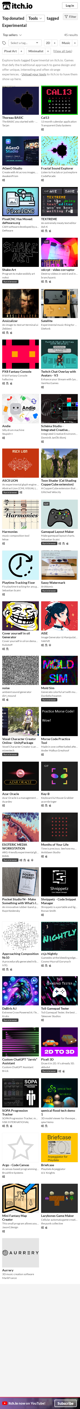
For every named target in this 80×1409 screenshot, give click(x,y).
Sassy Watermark (53, 582)
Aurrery (7, 1270)
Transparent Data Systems (56, 125)
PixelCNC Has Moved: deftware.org (17, 221)
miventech (8, 750)
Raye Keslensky (11, 910)
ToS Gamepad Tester (55, 1008)
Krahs (5, 1016)
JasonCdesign (10, 1227)
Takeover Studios (51, 1016)
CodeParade (48, 176)
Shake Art (9, 270)
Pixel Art (10, 51)
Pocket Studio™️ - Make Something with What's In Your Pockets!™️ (20, 903)
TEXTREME (49, 219)
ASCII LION (10, 480)
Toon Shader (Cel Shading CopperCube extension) (58, 482)
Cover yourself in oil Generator (16, 635)
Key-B (45, 794)
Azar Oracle (10, 794)
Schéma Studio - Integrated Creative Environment (54, 429)
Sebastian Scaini (50, 539)
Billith (5, 856)
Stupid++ (7, 433)
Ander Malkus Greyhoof (55, 750)
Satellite (46, 321)
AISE (44, 633)
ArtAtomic (47, 586)
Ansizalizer (10, 321)
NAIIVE (45, 641)
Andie (6, 426)
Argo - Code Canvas (15, 1165)
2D (48, 43)
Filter (72, 16)
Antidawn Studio (50, 852)
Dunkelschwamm (51, 695)
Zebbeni (7, 328)
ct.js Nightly (49, 954)
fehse (5, 539)
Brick (5, 1071)
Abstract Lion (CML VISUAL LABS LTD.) (20, 488)
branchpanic (48, 277)
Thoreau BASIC (12, 117)
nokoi (5, 277)
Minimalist (35, 51)
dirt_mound (9, 695)
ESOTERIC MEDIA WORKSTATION (14, 846)
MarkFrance (9, 1278)
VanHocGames (49, 383)
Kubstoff (7, 644)
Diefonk (45, 328)
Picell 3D (47, 1059)
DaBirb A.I (9, 1008)
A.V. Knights (48, 1172)
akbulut (45, 1067)
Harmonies (10, 531)
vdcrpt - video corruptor (58, 270)
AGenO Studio (12, 168)
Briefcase (47, 1165)
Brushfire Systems (12, 1172)
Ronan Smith (48, 910)
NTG (5, 965)
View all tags (62, 51)
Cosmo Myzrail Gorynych (56, 961)
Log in (70, 5)
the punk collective (52, 1223)
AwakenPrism (10, 176)
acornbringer (49, 801)
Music (66, 43)
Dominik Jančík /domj (53, 437)
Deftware (7, 230)
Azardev (7, 801)
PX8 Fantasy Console (16, 371)
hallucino (7, 379)
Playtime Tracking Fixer (18, 582)
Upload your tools (34, 74)
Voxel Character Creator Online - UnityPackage (19, 741)
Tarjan (5, 125)
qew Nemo (47, 1122)
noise (6, 688)
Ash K (44, 226)
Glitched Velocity (51, 492)
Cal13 (45, 117)
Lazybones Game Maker (57, 1216)
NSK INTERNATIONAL (15, 1122)
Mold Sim (47, 688)
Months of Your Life (54, 844)
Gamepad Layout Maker (57, 531)
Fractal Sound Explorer (57, 168)
